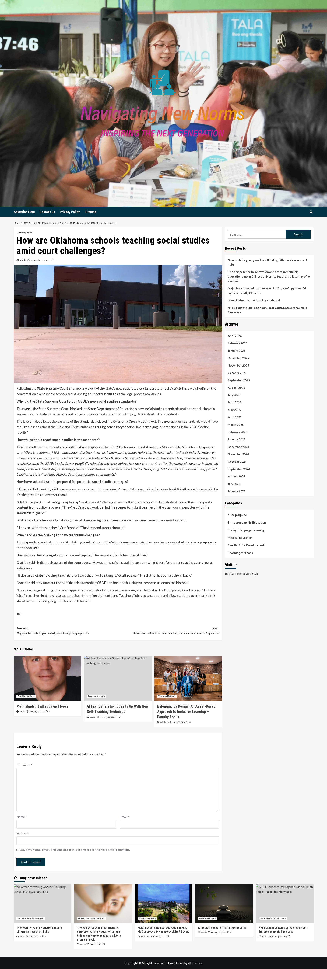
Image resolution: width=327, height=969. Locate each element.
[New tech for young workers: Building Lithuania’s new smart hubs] (42, 903)
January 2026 (236, 350)
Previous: (52, 631)
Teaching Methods (26, 232)
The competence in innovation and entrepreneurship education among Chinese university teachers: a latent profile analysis (269, 276)
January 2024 (236, 491)
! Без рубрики (237, 515)
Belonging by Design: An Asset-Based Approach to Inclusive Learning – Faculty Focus (186, 711)
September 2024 (239, 469)
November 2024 (238, 454)
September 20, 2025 (41, 260)
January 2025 (236, 439)
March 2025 (236, 424)
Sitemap (90, 212)
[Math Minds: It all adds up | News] (47, 678)
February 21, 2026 (36, 711)
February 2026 (237, 343)
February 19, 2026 (177, 722)
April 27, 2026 (35, 936)
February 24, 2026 (157, 936)
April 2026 (235, 335)
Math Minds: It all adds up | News (42, 706)
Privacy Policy (70, 212)
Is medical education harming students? (254, 300)
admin (23, 260)
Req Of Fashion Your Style (241, 573)
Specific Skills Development (246, 545)
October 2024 (237, 461)
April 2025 (235, 417)
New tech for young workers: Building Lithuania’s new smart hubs (267, 262)
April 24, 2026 (95, 944)
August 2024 (236, 476)
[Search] (311, 211)
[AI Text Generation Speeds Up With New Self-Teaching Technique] (118, 678)
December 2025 (238, 358)
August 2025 (236, 387)
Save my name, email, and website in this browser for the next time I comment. (75, 849)
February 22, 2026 (279, 936)
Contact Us (47, 212)
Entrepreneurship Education (247, 522)
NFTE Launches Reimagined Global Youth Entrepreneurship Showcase (267, 310)
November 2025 (238, 365)
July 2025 (234, 395)
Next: (176, 631)
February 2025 (237, 432)
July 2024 (234, 483)
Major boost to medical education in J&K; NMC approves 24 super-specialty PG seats (267, 291)
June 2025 (234, 402)
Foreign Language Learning (246, 530)
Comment (24, 765)
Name (21, 817)
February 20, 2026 (107, 717)
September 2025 (239, 380)
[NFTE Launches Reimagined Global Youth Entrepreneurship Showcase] (285, 903)
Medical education (240, 537)
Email (124, 817)
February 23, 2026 (218, 932)
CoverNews (176, 963)
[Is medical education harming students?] (224, 903)
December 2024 (238, 446)
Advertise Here (24, 212)
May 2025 (234, 409)
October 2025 (237, 372)
